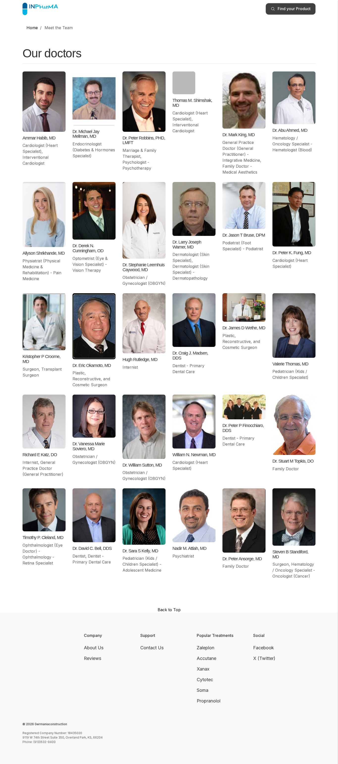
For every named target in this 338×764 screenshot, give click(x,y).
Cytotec (205, 679)
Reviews (92, 658)
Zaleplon (205, 647)
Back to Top (169, 609)
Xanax (203, 669)
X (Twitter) (264, 658)
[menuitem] (32, 27)
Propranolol (208, 700)
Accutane (206, 658)
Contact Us (152, 647)
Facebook (263, 647)
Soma (202, 690)
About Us (93, 647)
